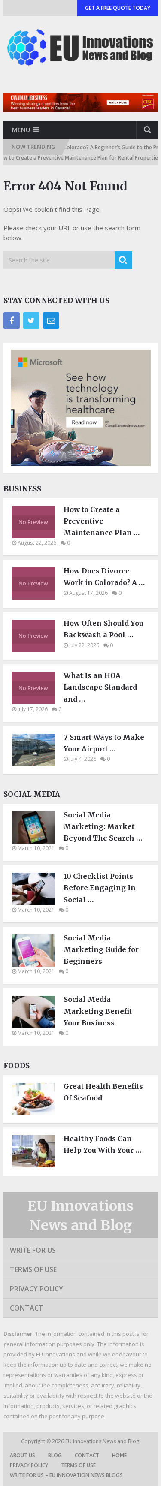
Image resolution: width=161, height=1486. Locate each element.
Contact (26, 1308)
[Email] (51, 320)
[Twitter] (31, 320)
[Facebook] (11, 320)
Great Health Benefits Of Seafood (103, 1092)
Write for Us (33, 1250)
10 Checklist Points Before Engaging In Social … (100, 888)
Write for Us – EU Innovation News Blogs (66, 1475)
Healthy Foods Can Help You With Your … (102, 1144)
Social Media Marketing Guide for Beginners (101, 949)
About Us (22, 1455)
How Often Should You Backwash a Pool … (103, 629)
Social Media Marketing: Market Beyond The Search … (103, 826)
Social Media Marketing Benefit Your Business (98, 1011)
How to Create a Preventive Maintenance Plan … (102, 521)
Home (119, 1455)
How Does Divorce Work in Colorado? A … (104, 577)
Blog (55, 1455)
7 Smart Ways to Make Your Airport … (104, 743)
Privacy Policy (36, 1288)
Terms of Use (33, 1269)
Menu (21, 130)
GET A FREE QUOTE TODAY (117, 8)
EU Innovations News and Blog (102, 1441)
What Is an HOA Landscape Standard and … (100, 687)
